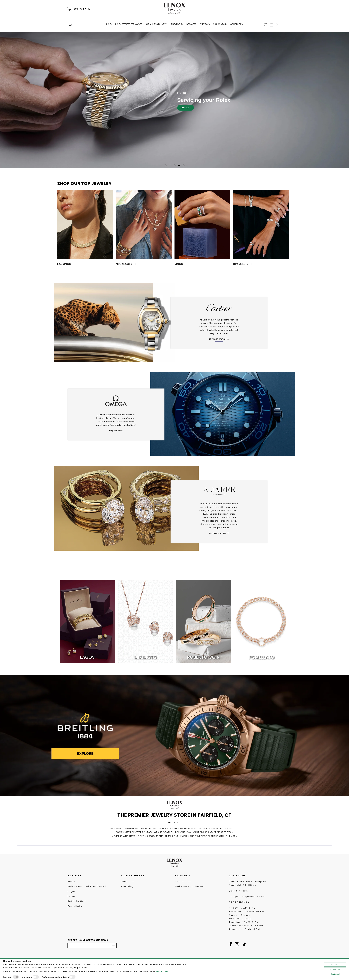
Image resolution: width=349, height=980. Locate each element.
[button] (70, 25)
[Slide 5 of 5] (183, 165)
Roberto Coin (77, 901)
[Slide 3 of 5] (174, 165)
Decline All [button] (335, 974)
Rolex (71, 881)
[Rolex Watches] (270, 9)
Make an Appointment (191, 886)
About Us (127, 881)
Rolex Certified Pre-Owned (86, 886)
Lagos (71, 891)
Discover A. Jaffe (219, 533)
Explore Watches (219, 339)
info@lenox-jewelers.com (247, 896)
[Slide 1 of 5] (165, 165)
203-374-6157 (82, 8)
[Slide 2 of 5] (170, 165)
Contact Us (183, 881)
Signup (113, 945)
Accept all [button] (335, 965)
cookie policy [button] (162, 971)
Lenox (71, 896)
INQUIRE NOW (116, 430)
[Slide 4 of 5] (179, 165)
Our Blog (127, 886)
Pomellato (74, 906)
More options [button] (335, 969)
